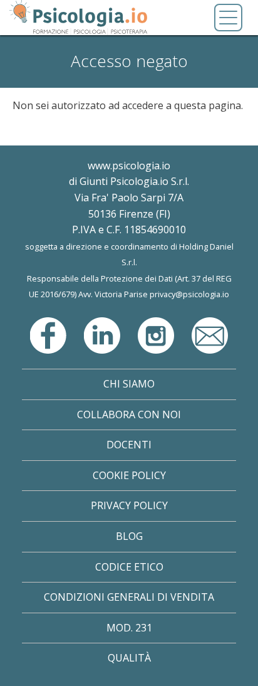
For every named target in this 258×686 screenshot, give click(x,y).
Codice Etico (129, 567)
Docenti (129, 444)
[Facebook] (49, 334)
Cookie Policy (129, 475)
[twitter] (157, 334)
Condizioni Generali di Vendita (129, 597)
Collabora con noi (129, 414)
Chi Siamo (129, 384)
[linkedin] (103, 334)
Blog (129, 536)
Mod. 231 (129, 628)
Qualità (129, 658)
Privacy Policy (129, 505)
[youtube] (210, 334)
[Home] (78, 17)
